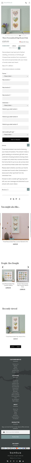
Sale (15, 398)
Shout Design (17, 458)
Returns (16, 369)
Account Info (15, 370)
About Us (15, 409)
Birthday (15, 391)
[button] (5, 35)
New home (15, 390)
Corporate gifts (15, 396)
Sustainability (15, 417)
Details (4, 145)
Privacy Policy (15, 372)
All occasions (15, 399)
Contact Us (15, 364)
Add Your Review (21, 45)
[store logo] (8, 2)
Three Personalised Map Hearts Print (15, 336)
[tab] (15, 145)
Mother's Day (15, 383)
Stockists (15, 415)
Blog (15, 412)
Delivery (16, 365)
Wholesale (15, 418)
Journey (15, 410)
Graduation (16, 388)
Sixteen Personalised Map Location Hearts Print (22, 285)
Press (15, 414)
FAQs (15, 367)
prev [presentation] (12, 347)
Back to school (15, 394)
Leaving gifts (15, 393)
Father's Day (15, 385)
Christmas (15, 380)
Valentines (15, 382)
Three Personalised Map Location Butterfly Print (15, 241)
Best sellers (16, 401)
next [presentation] (18, 347)
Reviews (5, 190)
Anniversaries (15, 386)
